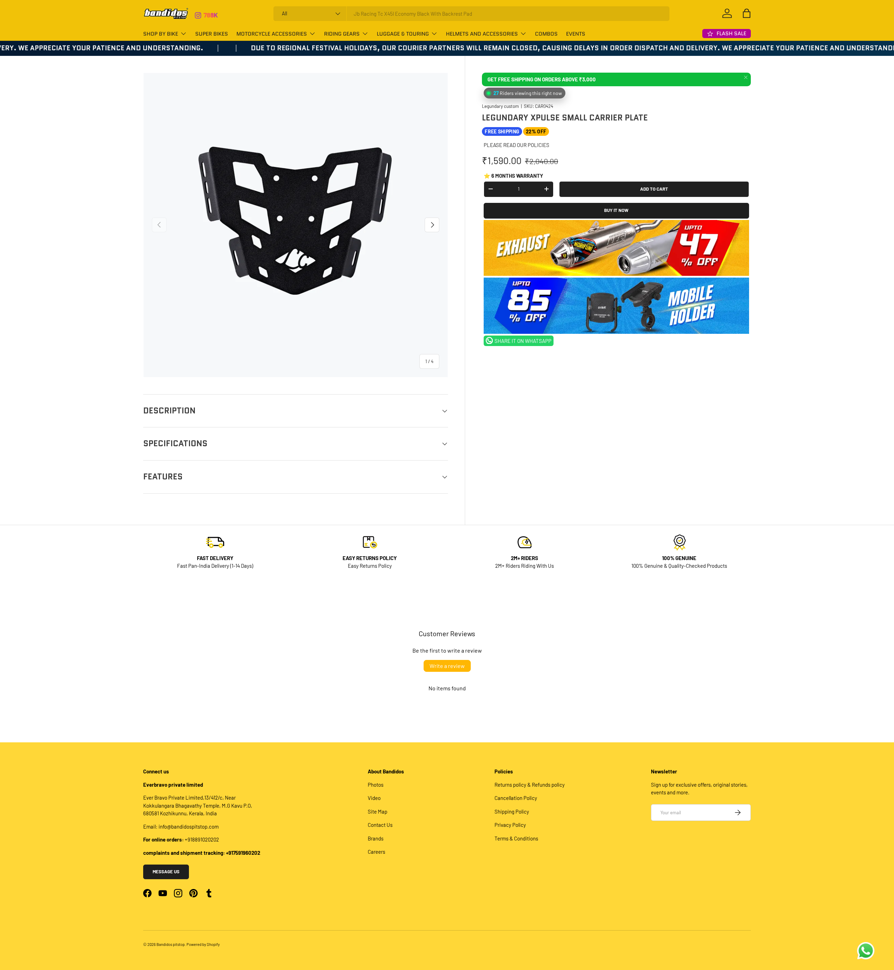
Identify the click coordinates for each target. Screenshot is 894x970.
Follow (213, 17)
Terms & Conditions (516, 838)
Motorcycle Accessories (271, 34)
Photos (375, 784)
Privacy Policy (510, 825)
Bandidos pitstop (170, 944)
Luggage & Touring (403, 34)
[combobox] (471, 13)
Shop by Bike (160, 34)
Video (374, 798)
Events (575, 34)
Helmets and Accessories (482, 34)
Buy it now (616, 210)
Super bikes (211, 34)
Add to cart (654, 188)
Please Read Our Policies (516, 145)
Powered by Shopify (203, 944)
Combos (546, 34)
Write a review (447, 665)
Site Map (377, 811)
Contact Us (380, 825)
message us (166, 871)
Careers (376, 851)
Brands (375, 838)
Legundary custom (500, 106)
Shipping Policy (511, 811)
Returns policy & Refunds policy (529, 784)
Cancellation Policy (515, 798)
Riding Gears (342, 34)
